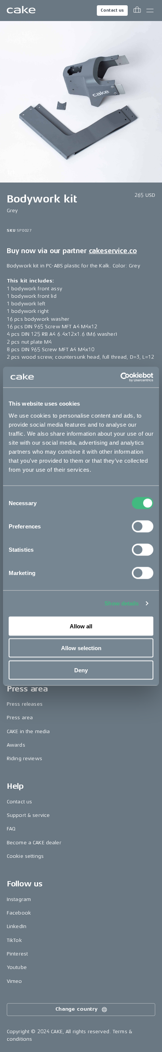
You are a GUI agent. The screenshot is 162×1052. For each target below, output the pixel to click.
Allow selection (81, 648)
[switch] (142, 526)
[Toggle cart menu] (137, 10)
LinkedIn (16, 926)
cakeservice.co (113, 251)
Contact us (112, 10)
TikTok (14, 940)
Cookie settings (25, 856)
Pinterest (17, 954)
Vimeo (14, 981)
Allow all (81, 626)
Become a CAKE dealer (34, 842)
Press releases (25, 704)
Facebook (19, 913)
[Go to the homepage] (21, 10)
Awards (16, 745)
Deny (81, 670)
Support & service (28, 815)
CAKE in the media (28, 731)
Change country (76, 1009)
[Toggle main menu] (150, 10)
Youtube (17, 967)
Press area (20, 717)
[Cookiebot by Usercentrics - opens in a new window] (120, 377)
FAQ (11, 829)
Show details (121, 603)
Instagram (19, 899)
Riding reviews (24, 758)
